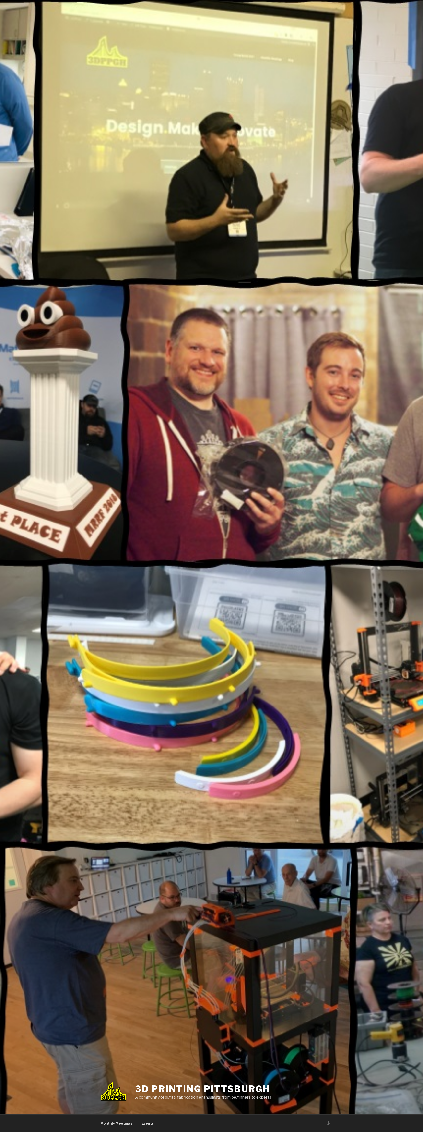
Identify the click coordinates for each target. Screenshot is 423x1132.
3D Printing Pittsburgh (202, 1088)
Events (148, 1123)
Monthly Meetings (116, 1123)
